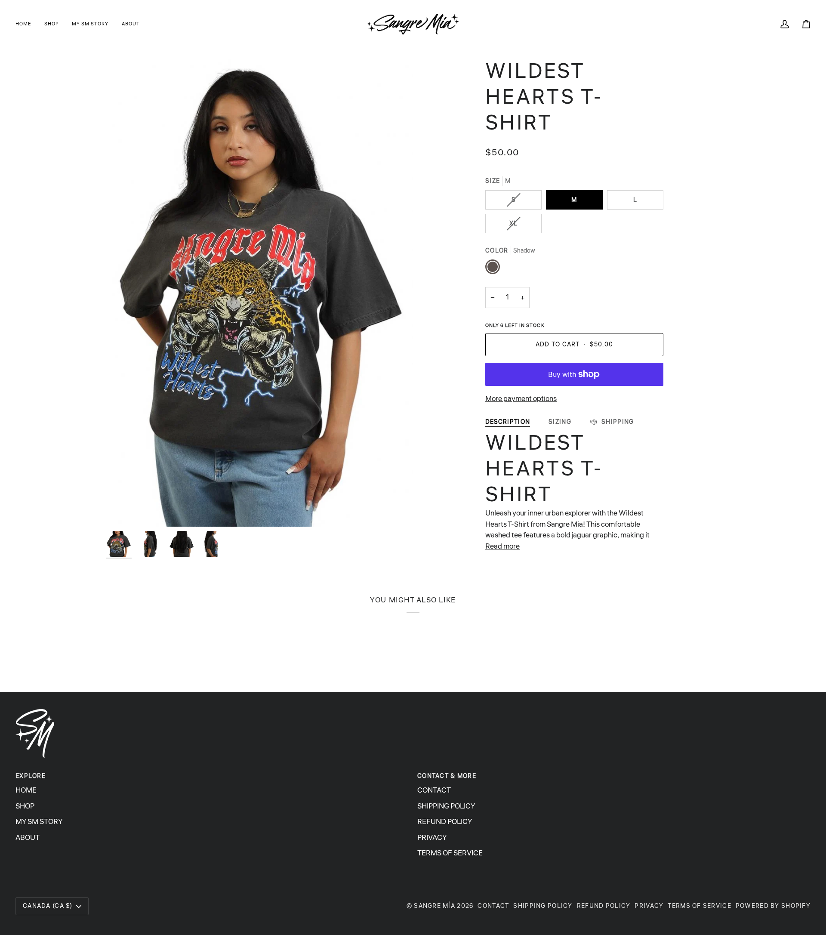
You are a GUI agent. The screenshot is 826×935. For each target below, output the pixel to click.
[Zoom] (121, 510)
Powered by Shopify (773, 905)
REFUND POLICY (444, 821)
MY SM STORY (39, 821)
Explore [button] (30, 776)
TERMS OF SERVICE (450, 853)
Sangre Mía (434, 905)
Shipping (617, 421)
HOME (26, 790)
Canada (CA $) (48, 905)
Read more (502, 546)
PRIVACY (432, 837)
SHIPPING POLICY (446, 806)
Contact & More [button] (446, 776)
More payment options (521, 398)
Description (507, 421)
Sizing (560, 421)
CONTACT (434, 790)
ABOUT (27, 837)
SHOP (24, 806)
